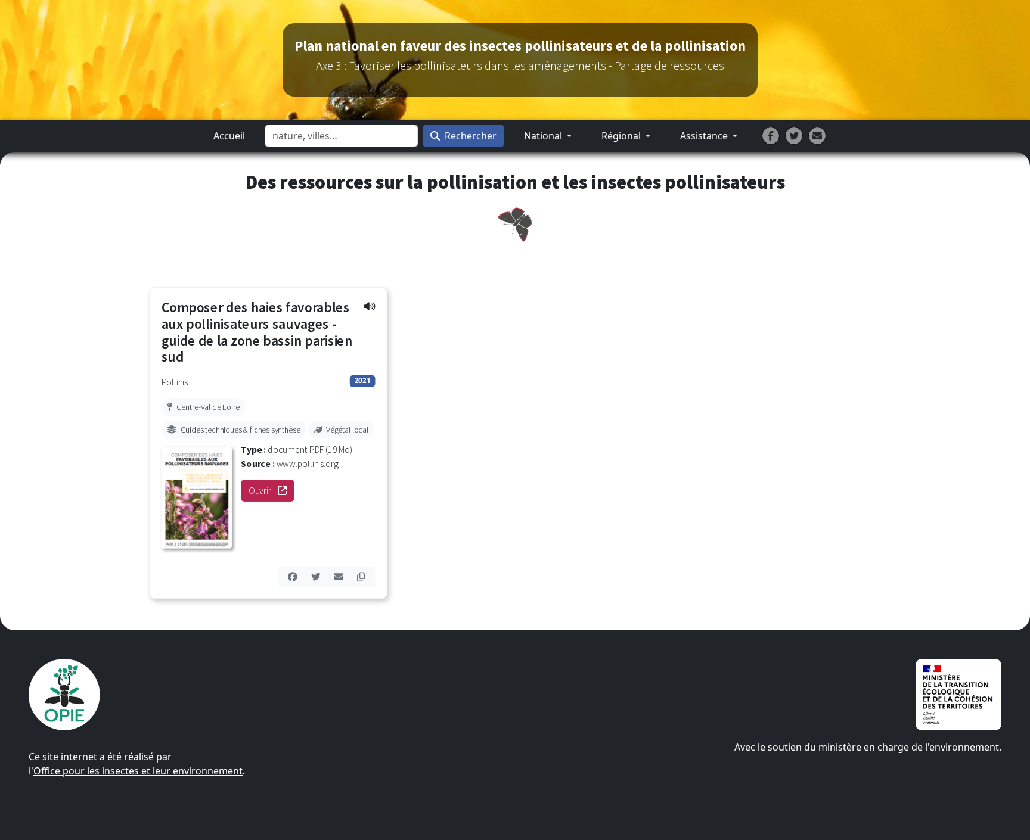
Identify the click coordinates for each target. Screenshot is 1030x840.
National (544, 135)
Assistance (705, 135)
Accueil (229, 135)
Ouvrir (271, 490)
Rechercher (471, 135)
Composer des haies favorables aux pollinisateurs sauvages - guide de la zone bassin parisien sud (257, 332)
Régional (622, 135)
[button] (369, 306)
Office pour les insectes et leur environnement (138, 770)
